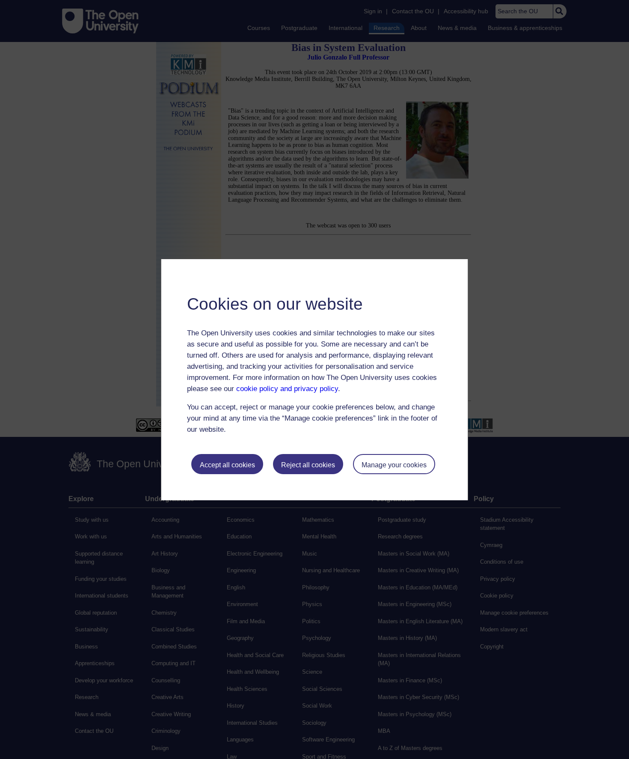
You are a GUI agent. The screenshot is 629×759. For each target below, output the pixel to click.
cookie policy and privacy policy (287, 389)
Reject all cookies (308, 465)
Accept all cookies (227, 465)
